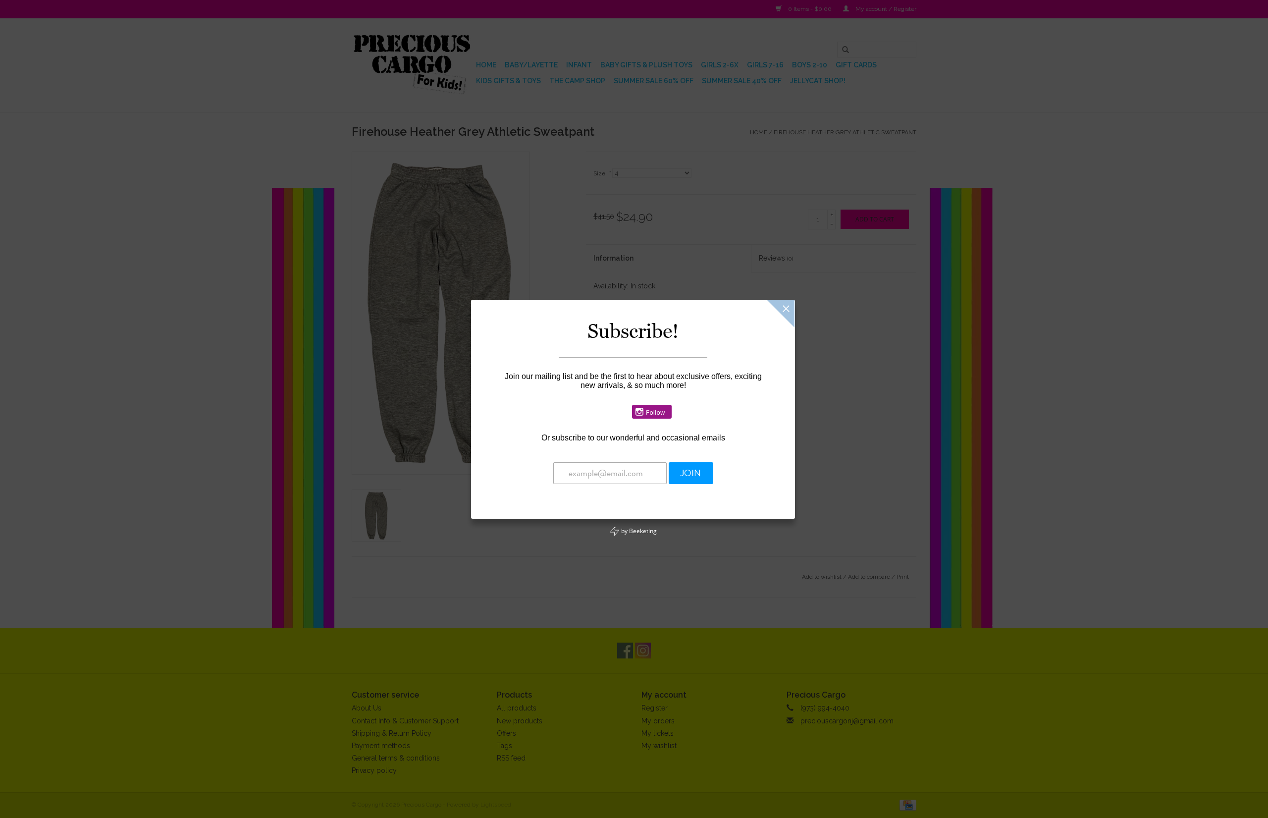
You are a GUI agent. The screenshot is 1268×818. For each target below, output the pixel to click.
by (638, 531)
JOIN (691, 473)
